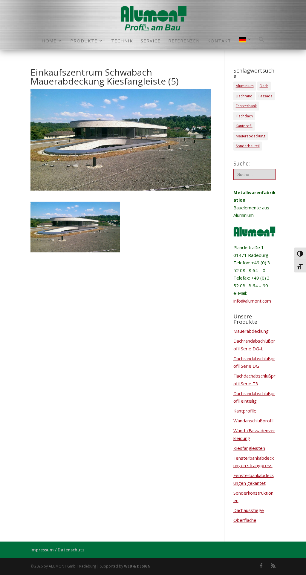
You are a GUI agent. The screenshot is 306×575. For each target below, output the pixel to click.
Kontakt (219, 41)
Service (150, 41)
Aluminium (245, 85)
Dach (264, 85)
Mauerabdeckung (250, 136)
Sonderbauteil (248, 145)
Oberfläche (244, 520)
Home (49, 41)
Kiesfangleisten (249, 448)
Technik (122, 41)
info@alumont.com (252, 301)
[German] (245, 43)
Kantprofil (244, 125)
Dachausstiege (248, 510)
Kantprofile (244, 411)
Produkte (83, 41)
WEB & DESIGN (137, 566)
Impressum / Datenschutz (57, 550)
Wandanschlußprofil (253, 421)
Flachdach (244, 116)
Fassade (265, 96)
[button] (261, 43)
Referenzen (184, 41)
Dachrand (244, 96)
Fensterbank (246, 105)
